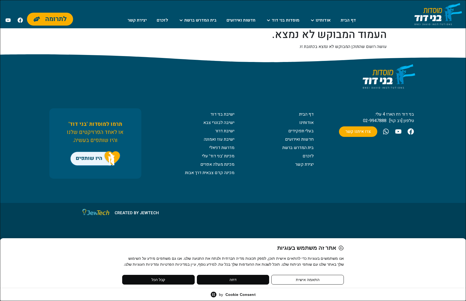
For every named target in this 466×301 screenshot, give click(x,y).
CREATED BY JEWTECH (137, 213)
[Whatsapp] (386, 131)
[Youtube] (8, 20)
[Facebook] (20, 20)
